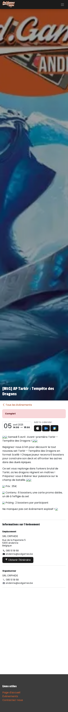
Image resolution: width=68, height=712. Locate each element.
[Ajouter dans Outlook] (46, 428)
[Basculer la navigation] (62, 4)
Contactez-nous (12, 700)
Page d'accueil (11, 692)
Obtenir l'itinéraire (19, 560)
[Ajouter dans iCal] (37, 428)
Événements (10, 696)
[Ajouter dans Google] (54, 428)
